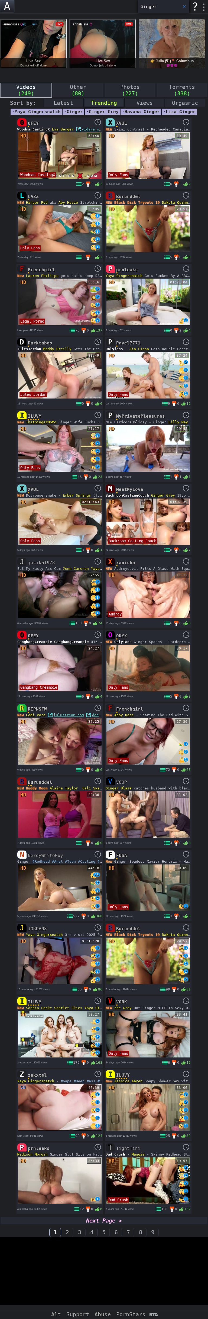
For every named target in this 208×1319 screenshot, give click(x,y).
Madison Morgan (32, 1154)
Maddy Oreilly (57, 349)
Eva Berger (63, 129)
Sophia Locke (39, 1008)
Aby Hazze (68, 202)
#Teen (70, 861)
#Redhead (41, 861)
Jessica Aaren (128, 1081)
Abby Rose (124, 715)
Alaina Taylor (64, 788)
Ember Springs (77, 495)
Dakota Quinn (175, 202)
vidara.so (91, 129)
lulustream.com (69, 715)
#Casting (86, 861)
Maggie (138, 1154)
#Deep (79, 1081)
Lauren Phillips (42, 276)
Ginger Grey (163, 495)
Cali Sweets (94, 788)
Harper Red (37, 202)
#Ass (91, 1081)
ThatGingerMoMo (41, 422)
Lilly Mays (179, 422)
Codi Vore (36, 715)
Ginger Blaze (119, 788)
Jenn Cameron (76, 569)
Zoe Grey (123, 1008)
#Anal (57, 861)
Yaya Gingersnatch (124, 276)
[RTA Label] (153, 1315)
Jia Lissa (139, 349)
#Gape (66, 1081)
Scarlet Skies (68, 1008)
